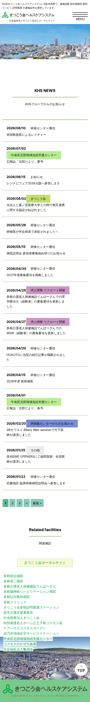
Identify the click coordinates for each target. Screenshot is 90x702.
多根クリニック (14, 602)
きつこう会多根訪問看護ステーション (31, 607)
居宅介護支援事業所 (18, 612)
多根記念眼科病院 (16, 597)
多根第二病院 (13, 581)
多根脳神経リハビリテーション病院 (29, 591)
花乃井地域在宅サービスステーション (31, 633)
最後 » (37, 503)
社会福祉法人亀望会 (18, 649)
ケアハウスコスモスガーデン (24, 628)
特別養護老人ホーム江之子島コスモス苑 (32, 623)
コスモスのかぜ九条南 (19, 644)
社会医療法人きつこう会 (21, 618)
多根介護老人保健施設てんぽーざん (29, 586)
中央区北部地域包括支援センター (28, 639)
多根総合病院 (13, 576)
